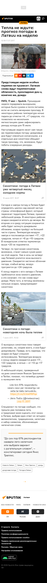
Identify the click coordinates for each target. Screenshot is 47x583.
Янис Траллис (30, 465)
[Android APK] (9, 558)
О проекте (5, 527)
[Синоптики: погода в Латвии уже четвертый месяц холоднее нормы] (23, 166)
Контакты (15, 527)
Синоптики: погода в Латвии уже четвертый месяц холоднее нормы (21, 189)
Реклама (4, 547)
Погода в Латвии (25, 470)
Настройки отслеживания (12, 550)
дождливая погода (9, 470)
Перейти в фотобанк (28, 71)
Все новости (7, 504)
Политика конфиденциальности (14, 534)
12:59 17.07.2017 (8, 40)
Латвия (19, 465)
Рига (18, 504)
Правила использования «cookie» (15, 537)
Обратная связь (16, 547)
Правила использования (11, 530)
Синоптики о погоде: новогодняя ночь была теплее (22, 330)
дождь (40, 465)
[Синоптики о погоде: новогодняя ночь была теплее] (23, 309)
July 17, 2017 (23, 401)
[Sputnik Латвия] (7, 19)
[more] (42, 197)
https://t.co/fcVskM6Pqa (23, 393)
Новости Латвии (8, 465)
